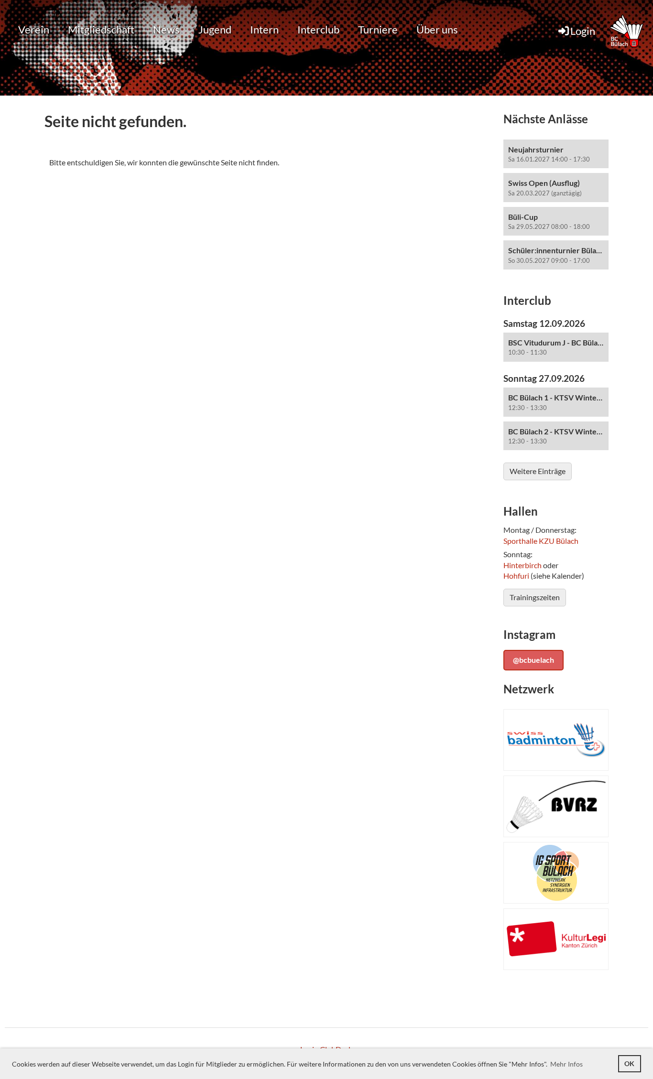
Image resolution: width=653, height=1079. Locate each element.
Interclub (318, 29)
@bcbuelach (533, 659)
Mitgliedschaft (101, 29)
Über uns (437, 29)
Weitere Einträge (538, 470)
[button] (556, 154)
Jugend (214, 29)
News (166, 29)
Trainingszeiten (535, 597)
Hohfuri (516, 575)
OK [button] (629, 1063)
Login (582, 30)
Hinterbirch (522, 565)
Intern (264, 29)
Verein (33, 29)
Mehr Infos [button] (566, 1064)
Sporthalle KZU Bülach (540, 540)
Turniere (378, 29)
